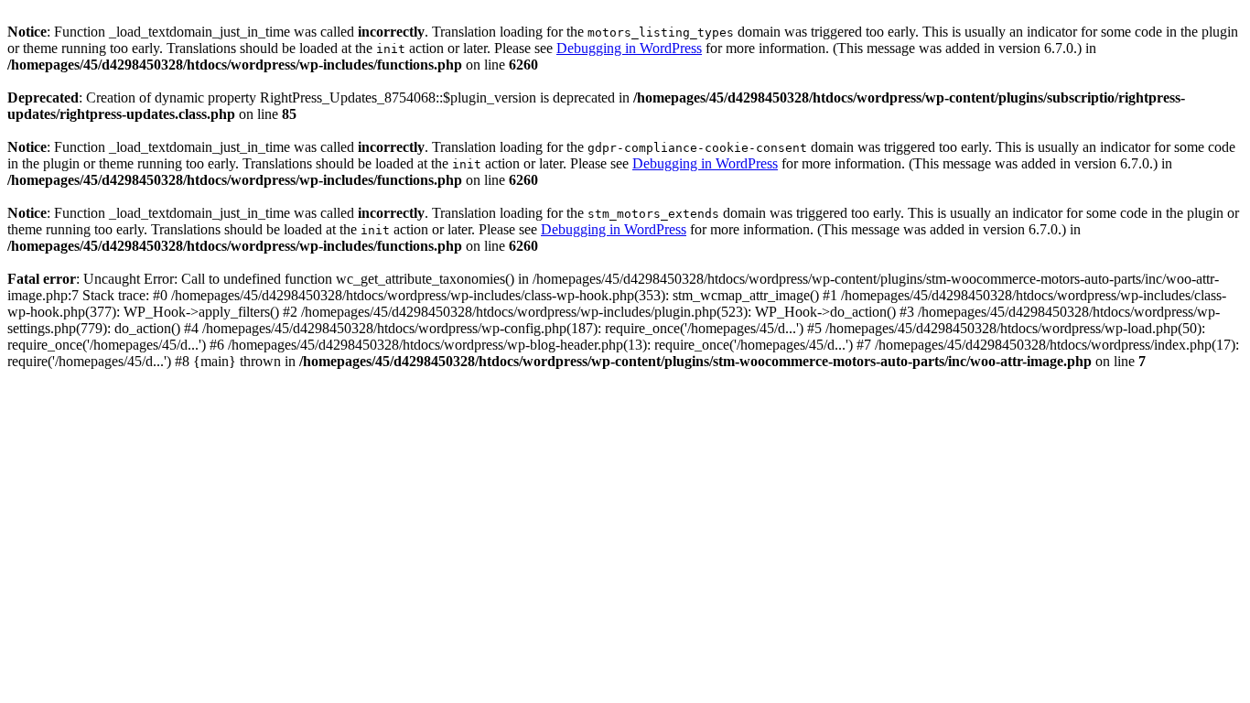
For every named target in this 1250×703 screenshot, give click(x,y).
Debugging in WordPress (629, 48)
